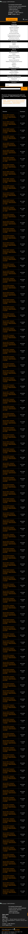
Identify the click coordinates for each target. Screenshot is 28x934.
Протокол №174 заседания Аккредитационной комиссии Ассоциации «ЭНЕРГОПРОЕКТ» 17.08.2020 (9, 372)
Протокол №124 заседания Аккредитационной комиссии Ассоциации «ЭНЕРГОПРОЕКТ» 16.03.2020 (9, 728)
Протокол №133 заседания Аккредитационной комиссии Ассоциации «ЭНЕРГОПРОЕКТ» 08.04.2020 (9, 664)
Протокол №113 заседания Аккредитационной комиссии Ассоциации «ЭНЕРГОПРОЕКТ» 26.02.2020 (9, 806)
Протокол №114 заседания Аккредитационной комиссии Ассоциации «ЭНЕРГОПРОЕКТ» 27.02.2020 (9, 799)
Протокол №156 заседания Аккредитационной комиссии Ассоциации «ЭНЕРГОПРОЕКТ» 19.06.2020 (9, 500)
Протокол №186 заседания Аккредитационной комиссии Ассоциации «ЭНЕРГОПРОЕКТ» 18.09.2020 (9, 287)
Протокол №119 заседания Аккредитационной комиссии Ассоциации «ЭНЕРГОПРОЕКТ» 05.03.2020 (9, 763)
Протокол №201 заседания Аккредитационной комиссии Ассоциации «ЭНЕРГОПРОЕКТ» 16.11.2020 (9, 180)
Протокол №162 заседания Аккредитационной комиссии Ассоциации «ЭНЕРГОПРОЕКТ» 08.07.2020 (9, 458)
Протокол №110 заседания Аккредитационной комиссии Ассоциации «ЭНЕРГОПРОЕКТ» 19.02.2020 (9, 827)
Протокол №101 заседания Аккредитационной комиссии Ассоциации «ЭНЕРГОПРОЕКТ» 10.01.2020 (9, 891)
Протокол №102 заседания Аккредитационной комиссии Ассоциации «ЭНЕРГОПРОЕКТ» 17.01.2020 (9, 884)
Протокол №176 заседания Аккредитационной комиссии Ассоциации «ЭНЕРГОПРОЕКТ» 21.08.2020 (9, 358)
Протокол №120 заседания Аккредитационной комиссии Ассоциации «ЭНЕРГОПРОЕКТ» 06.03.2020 (9, 756)
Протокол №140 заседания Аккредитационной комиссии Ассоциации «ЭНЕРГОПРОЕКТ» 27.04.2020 (9, 614)
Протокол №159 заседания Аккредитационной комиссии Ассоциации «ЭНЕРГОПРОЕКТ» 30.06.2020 (9, 479)
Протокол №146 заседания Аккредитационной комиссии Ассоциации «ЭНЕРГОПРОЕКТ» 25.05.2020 (9, 571)
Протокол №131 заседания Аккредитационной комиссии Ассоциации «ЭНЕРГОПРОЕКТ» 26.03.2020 (9, 678)
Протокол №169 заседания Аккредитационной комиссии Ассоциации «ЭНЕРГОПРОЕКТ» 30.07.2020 (9, 408)
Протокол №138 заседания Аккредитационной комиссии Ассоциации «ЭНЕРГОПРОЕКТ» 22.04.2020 (9, 628)
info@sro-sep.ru (8, 925)
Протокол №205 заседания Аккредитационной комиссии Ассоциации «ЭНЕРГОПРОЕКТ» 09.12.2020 (9, 152)
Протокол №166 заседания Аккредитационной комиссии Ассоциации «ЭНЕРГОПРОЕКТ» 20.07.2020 (9, 429)
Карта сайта (5, 914)
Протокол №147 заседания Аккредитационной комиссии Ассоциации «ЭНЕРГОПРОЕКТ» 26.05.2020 (9, 564)
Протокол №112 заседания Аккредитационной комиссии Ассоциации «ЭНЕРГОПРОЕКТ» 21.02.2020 (9, 813)
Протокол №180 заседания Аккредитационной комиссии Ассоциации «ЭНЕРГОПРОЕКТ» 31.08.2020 (9, 330)
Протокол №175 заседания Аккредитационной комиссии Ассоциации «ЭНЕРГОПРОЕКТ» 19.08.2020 (9, 365)
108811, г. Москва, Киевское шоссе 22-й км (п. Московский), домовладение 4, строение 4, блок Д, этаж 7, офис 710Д (14, 920)
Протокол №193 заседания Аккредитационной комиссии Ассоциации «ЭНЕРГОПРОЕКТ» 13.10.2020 (9, 237)
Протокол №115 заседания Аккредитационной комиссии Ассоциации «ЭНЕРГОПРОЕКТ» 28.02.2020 (9, 792)
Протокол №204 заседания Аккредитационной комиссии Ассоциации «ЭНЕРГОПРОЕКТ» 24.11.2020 (9, 159)
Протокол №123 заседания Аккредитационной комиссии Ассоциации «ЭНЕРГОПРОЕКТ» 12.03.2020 (9, 735)
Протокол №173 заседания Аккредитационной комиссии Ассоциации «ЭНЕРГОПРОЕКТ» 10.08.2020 (9, 379)
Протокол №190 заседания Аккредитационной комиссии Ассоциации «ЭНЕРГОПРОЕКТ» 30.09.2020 (9, 258)
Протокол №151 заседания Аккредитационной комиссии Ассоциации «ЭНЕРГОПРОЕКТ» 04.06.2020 (9, 536)
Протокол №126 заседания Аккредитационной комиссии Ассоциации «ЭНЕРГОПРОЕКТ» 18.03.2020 (9, 714)
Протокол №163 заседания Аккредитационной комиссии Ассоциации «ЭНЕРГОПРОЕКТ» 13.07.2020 (9, 450)
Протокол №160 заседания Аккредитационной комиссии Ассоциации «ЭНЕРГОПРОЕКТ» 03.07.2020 (9, 472)
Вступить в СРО (12, 19)
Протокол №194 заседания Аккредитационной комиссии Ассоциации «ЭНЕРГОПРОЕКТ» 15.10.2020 (9, 230)
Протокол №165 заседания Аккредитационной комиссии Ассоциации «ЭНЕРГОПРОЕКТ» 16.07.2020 (9, 436)
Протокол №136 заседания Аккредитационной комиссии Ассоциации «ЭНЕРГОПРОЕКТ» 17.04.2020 (9, 642)
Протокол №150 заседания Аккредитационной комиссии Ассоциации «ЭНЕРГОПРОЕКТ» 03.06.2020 (9, 543)
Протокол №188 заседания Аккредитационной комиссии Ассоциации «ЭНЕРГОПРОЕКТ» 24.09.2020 (9, 273)
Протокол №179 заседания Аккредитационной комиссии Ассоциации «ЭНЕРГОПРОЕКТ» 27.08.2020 (9, 337)
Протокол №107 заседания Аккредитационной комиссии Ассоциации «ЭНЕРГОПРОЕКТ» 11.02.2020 (9, 849)
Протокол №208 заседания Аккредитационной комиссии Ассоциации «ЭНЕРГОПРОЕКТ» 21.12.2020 (9, 130)
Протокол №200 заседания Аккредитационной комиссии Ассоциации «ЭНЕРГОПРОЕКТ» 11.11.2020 (9, 187)
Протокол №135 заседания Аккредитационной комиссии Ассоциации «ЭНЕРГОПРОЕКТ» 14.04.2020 (9, 650)
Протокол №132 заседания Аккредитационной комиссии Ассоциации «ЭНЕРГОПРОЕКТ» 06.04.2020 (9, 671)
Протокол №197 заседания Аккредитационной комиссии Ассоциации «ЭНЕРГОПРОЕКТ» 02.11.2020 (9, 209)
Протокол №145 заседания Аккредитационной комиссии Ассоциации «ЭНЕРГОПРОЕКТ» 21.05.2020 (9, 578)
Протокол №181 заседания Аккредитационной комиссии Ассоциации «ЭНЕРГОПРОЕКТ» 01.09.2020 (9, 322)
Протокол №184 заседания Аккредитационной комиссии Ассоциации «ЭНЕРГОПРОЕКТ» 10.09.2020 (9, 301)
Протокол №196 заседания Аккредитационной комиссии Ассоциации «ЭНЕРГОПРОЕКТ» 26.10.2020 (9, 216)
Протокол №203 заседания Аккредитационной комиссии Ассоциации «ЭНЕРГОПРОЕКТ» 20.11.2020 (9, 166)
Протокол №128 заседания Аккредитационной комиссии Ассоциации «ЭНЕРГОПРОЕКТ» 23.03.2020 (9, 699)
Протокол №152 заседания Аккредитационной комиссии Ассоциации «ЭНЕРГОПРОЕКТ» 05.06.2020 (9, 529)
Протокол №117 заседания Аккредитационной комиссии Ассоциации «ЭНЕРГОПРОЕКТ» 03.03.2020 (9, 778)
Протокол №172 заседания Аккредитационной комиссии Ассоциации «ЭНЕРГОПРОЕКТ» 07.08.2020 (9, 386)
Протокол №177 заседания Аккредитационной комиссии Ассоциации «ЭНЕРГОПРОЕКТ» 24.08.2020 (9, 351)
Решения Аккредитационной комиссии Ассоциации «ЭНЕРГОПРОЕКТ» (13, 102)
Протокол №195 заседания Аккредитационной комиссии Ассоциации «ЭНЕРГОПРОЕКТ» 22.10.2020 (9, 223)
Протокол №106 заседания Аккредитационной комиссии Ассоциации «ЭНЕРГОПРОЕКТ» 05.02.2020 (9, 856)
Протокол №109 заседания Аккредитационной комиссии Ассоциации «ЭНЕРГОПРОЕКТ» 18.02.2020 (9, 834)
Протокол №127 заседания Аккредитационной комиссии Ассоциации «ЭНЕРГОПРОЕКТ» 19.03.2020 (9, 706)
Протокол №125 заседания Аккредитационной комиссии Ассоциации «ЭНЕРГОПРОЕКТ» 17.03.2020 (9, 721)
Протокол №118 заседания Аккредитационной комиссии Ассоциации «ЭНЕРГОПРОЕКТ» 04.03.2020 (9, 770)
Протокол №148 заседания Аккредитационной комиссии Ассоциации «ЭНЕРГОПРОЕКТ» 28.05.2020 (9, 557)
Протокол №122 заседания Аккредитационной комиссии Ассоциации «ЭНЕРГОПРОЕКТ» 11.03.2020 (9, 742)
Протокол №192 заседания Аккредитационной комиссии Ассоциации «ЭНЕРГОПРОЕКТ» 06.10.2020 (9, 244)
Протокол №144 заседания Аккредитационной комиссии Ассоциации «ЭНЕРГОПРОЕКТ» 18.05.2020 (9, 586)
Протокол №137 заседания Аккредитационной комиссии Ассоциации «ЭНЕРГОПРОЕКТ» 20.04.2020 (9, 635)
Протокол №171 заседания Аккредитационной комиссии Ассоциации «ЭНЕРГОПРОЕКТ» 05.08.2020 (9, 394)
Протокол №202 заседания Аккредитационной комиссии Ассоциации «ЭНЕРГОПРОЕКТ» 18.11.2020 (9, 173)
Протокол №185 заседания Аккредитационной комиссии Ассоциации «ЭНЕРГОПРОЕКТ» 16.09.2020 (9, 294)
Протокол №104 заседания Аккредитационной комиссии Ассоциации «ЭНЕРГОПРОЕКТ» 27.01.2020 (9, 870)
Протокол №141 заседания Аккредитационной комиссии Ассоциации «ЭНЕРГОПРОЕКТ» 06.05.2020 (9, 607)
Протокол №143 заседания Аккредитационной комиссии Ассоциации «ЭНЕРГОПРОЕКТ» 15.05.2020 (9, 593)
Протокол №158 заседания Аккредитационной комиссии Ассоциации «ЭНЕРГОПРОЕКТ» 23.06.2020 (9, 486)
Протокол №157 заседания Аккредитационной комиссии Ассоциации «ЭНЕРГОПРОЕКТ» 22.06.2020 (9, 493)
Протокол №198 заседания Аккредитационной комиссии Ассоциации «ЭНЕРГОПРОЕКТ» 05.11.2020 (9, 202)
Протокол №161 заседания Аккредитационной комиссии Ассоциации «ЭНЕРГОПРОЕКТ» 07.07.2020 (9, 465)
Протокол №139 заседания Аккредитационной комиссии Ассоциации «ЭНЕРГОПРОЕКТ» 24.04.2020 (9, 621)
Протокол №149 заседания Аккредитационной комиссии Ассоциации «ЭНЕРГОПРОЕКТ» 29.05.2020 (9, 550)
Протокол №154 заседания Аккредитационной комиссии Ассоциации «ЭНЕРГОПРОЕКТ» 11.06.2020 (9, 514)
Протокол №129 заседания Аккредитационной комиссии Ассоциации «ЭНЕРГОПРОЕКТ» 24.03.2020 (9, 692)
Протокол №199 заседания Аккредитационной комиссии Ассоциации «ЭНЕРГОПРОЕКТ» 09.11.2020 (9, 194)
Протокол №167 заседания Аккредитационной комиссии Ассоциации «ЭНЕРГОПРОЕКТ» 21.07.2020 (9, 422)
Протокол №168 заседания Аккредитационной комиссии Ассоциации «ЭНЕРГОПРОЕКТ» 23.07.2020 (9, 415)
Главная (4, 100)
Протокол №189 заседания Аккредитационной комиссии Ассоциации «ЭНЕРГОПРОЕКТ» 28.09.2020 (9, 266)
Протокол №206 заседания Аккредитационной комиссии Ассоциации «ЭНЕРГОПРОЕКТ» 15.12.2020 (9, 145)
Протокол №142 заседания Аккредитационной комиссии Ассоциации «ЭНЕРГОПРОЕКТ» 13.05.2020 (9, 600)
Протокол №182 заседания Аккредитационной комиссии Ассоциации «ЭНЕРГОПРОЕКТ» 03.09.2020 (9, 315)
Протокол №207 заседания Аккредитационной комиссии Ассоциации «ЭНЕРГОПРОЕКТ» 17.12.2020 (9, 138)
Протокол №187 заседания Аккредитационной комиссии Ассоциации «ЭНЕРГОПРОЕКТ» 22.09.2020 (9, 280)
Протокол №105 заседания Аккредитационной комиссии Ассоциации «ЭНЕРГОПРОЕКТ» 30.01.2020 (9, 863)
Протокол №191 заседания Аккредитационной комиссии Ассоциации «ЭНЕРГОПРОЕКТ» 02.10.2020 (9, 251)
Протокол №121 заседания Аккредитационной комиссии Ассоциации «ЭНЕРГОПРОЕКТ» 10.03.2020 (9, 749)
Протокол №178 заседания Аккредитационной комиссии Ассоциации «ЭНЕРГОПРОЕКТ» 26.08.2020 (9, 344)
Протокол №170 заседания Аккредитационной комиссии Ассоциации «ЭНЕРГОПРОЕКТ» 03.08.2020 (9, 401)
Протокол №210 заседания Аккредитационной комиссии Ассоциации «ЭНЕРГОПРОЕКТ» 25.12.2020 (9, 116)
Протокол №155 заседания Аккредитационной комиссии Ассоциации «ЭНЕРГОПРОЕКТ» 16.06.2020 (9, 507)
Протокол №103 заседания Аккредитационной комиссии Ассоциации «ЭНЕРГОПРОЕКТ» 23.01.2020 (9, 877)
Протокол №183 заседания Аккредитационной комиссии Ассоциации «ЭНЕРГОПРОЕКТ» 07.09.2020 (9, 308)
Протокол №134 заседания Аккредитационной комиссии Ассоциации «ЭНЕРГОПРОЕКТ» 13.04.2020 (9, 657)
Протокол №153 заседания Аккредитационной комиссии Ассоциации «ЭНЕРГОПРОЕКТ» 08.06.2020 (9, 522)
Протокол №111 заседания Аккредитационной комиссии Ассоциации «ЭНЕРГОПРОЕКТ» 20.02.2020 (9, 820)
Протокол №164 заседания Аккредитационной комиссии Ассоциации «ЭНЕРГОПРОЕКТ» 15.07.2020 (9, 443)
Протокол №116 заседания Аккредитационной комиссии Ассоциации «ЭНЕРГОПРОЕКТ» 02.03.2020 (9, 785)
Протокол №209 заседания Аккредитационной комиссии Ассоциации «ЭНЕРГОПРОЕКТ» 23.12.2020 (9, 123)
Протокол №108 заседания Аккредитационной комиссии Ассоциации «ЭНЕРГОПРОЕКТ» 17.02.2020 (9, 842)
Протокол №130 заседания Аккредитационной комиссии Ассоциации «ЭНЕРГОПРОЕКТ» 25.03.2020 (9, 685)
